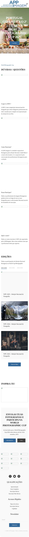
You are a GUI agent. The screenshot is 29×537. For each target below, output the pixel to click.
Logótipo (14, 508)
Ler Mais (14, 43)
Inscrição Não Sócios (14, 493)
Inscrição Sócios (14, 491)
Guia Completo (14, 489)
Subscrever (14, 525)
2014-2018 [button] (20, 268)
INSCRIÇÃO (9, 440)
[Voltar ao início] (13, 4)
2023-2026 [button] (4, 268)
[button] (27, 4)
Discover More (14, 364)
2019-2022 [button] (12, 268)
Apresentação (14, 487)
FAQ (21, 440)
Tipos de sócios (14, 504)
